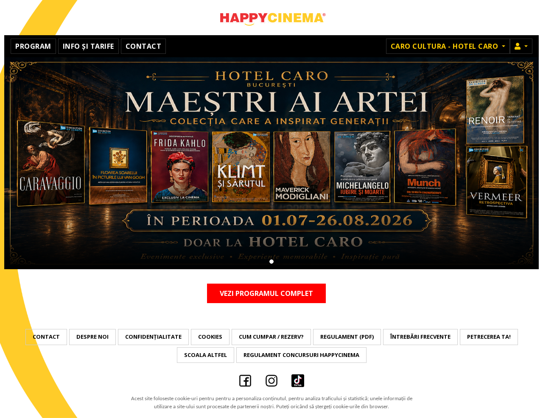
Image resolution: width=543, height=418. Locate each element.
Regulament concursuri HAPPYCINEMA (301, 355)
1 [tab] (271, 261)
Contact (144, 46)
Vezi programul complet (266, 293)
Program (33, 46)
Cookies (210, 336)
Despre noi (92, 336)
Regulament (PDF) (347, 336)
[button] (521, 46)
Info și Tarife (88, 46)
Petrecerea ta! (489, 336)
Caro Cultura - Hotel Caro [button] (445, 46)
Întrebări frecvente (420, 336)
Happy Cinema (271, 17)
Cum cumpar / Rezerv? (271, 336)
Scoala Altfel (205, 355)
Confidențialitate (153, 336)
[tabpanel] (271, 163)
